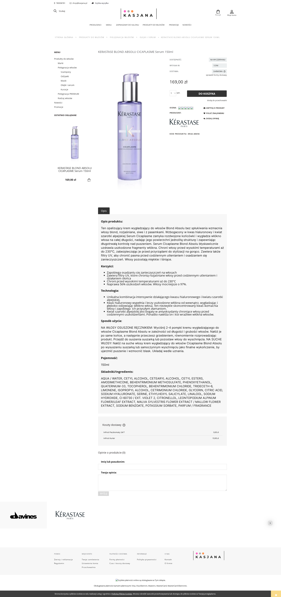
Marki (60, 63)
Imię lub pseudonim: (113, 461)
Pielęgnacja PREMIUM (68, 93)
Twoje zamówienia (90, 559)
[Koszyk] (218, 11)
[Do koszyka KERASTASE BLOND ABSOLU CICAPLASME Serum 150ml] (89, 180)
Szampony (66, 72)
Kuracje (64, 89)
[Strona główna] (139, 13)
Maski (63, 80)
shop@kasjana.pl (79, 3)
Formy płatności (117, 559)
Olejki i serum (67, 85)
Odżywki (65, 76)
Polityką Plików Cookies (122, 593)
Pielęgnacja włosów (67, 67)
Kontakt (168, 559)
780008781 (60, 3)
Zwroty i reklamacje (63, 559)
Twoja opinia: (109, 472)
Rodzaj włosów (65, 98)
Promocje (58, 107)
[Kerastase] (184, 123)
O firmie (168, 563)
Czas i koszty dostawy (119, 563)
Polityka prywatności (146, 559)
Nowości (58, 102)
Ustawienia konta (90, 563)
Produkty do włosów (64, 58)
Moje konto (231, 15)
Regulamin (59, 563)
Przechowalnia (89, 567)
